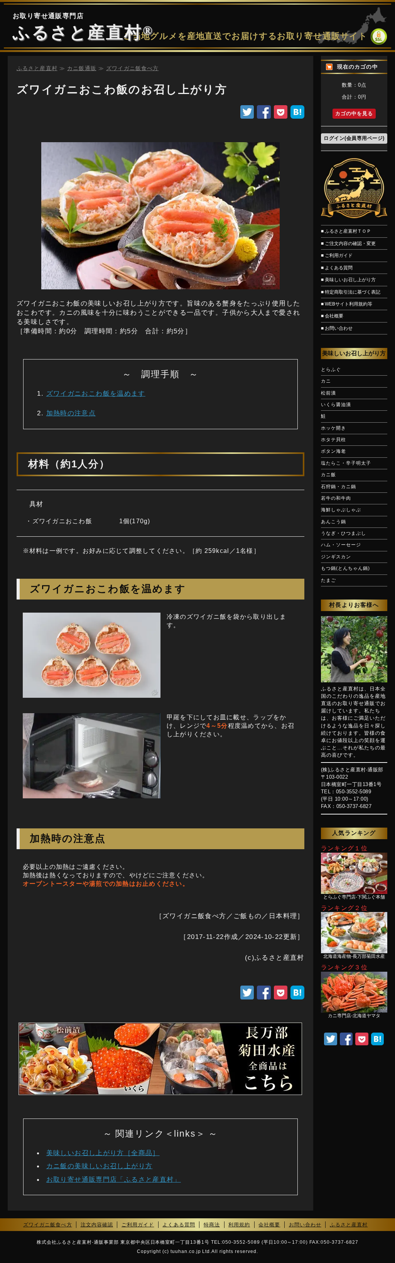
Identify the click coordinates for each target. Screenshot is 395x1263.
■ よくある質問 (337, 267)
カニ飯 (328, 474)
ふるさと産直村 (77, 32)
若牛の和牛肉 (336, 498)
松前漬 (328, 393)
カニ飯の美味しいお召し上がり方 (99, 1166)
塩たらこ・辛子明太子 (346, 463)
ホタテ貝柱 (333, 439)
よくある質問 (178, 1225)
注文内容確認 (97, 1225)
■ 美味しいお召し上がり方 (348, 279)
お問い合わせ (305, 1225)
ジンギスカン (336, 556)
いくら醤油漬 (336, 404)
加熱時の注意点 (71, 413)
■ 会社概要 (332, 316)
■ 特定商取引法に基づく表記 (350, 292)
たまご (328, 580)
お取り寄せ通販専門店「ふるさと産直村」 (113, 1179)
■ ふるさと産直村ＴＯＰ (346, 231)
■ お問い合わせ (337, 328)
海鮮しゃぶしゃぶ (341, 509)
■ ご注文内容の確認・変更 (348, 243)
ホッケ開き (333, 428)
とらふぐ (331, 369)
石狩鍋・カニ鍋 (338, 486)
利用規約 (239, 1225)
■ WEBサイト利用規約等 (346, 304)
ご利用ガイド (138, 1225)
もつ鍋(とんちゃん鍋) (345, 568)
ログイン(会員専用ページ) (354, 138)
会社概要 (269, 1225)
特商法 (212, 1225)
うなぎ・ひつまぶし (343, 533)
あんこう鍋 (333, 521)
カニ (326, 381)
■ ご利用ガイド (337, 255)
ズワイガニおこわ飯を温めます (95, 393)
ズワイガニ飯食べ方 (47, 1225)
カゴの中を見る (354, 113)
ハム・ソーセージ (341, 545)
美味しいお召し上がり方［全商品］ (103, 1153)
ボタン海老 (333, 451)
